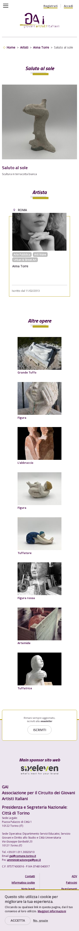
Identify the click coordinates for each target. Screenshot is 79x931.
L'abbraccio (25, 462)
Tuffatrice (25, 688)
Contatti (30, 876)
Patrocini (71, 882)
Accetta (18, 920)
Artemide (24, 643)
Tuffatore (25, 553)
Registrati (50, 6)
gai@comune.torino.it (22, 856)
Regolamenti (69, 889)
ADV (74, 876)
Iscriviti (39, 730)
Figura (22, 417)
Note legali (28, 889)
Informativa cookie (23, 882)
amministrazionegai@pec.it (24, 860)
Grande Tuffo (27, 372)
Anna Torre (41, 47)
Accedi (68, 6)
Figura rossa (26, 598)
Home (11, 47)
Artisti (24, 47)
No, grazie (40, 920)
